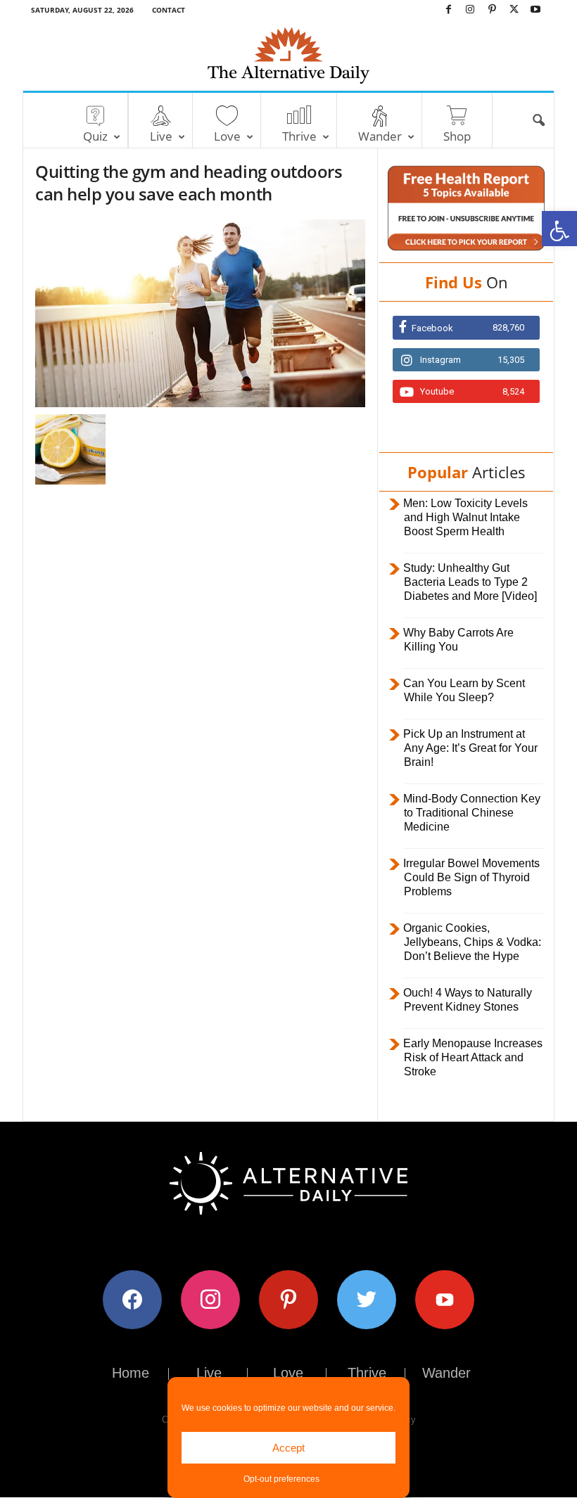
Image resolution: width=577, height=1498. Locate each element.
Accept (288, 1448)
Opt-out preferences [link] (281, 1479)
